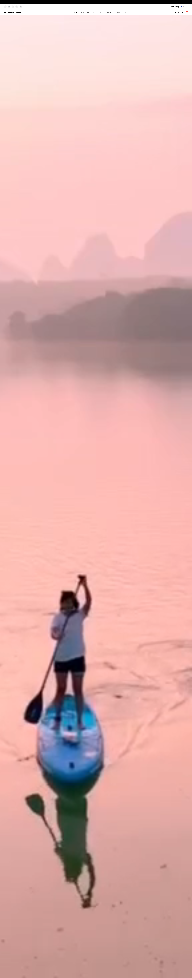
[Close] (187, 2)
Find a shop (175, 6)
